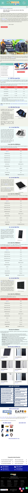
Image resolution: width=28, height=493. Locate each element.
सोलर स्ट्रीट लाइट (4, 19)
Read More (2, 358)
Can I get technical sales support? (6, 459)
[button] (2, 3)
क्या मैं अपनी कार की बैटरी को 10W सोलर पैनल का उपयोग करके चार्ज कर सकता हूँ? (6, 393)
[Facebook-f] (23, 489)
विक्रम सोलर (4, 418)
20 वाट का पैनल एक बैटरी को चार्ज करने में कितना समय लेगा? (6, 402)
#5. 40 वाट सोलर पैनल (4, 72)
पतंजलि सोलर (15, 417)
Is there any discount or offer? (6, 461)
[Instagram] (20, 489)
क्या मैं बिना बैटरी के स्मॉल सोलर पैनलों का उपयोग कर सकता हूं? (20, 403)
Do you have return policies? (19, 461)
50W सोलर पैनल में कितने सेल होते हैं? (6, 390)
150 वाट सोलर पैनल (18, 357)
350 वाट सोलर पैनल (18, 381)
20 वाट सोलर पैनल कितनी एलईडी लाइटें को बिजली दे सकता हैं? (20, 392)
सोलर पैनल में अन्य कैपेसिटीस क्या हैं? (6, 399)
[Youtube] (22, 491)
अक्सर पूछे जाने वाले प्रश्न (4, 75)
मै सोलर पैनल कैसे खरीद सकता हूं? (19, 405)
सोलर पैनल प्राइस (5, 8)
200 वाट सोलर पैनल (4, 369)
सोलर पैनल (3, 18)
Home (1, 8)
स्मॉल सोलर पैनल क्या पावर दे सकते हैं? (6, 397)
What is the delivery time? (19, 459)
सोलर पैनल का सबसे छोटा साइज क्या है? (6, 388)
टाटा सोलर (2, 417)
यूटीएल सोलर (6, 417)
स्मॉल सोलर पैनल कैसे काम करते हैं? (19, 394)
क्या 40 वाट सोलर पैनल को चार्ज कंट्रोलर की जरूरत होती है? (20, 389)
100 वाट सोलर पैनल (4, 357)
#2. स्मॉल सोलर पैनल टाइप (4, 68)
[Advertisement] (14, 34)
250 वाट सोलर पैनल (18, 369)
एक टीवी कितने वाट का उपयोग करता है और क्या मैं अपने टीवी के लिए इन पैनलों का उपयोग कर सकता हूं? (20, 400)
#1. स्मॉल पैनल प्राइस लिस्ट (5, 66)
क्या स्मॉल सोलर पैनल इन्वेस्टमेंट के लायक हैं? (20, 397)
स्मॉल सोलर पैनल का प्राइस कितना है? (6, 395)
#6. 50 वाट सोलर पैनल (4, 73)
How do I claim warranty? (19, 463)
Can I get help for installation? (6, 463)
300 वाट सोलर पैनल (4, 381)
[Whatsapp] (27, 488)
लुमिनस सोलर (11, 417)
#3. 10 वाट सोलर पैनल (4, 69)
